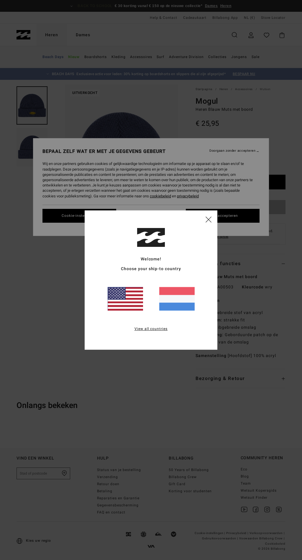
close (208, 219)
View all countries (151, 328)
